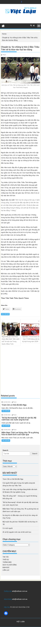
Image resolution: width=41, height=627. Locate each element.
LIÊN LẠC (6, 570)
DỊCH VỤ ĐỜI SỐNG (10, 565)
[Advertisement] (20, 370)
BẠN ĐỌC (6, 567)
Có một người (8, 528)
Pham (4, 55)
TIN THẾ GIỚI (5, 314)
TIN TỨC (6, 557)
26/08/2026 (6, 402)
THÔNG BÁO (7, 562)
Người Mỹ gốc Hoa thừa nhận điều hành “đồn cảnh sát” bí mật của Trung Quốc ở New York (10, 340)
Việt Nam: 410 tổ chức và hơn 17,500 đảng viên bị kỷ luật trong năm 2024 (30, 339)
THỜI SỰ (6, 560)
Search (5, 450)
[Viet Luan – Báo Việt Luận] (3, 25)
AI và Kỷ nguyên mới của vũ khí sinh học (17, 532)
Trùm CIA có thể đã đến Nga (13, 479)
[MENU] (38, 25)
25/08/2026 (6, 415)
